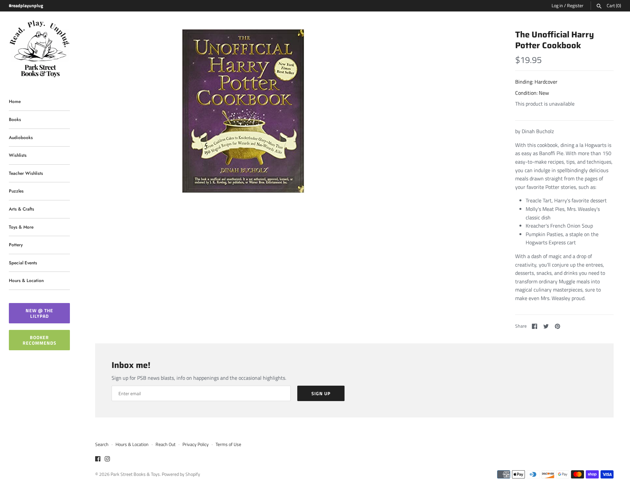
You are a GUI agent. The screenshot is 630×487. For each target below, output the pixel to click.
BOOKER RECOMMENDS (39, 340)
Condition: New (532, 93)
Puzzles (16, 191)
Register (575, 5)
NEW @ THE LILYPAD (39, 313)
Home (15, 101)
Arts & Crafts (21, 209)
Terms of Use (228, 444)
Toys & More (21, 227)
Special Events (23, 262)
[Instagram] (107, 460)
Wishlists (18, 155)
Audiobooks (21, 137)
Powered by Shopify (181, 474)
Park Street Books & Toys (135, 474)
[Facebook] (97, 460)
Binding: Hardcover (536, 82)
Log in (557, 5)
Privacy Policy (195, 444)
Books (15, 119)
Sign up (320, 393)
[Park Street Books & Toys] (39, 49)
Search (102, 444)
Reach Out (166, 444)
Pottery (16, 244)
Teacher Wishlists (26, 173)
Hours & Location (26, 280)
